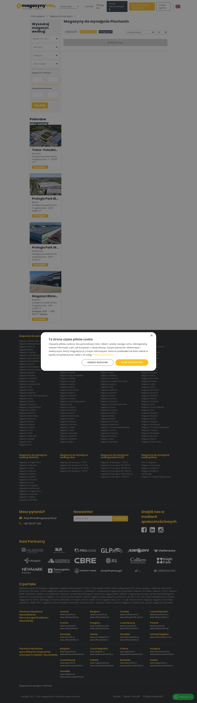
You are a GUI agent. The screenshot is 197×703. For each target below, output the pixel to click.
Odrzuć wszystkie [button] (97, 362)
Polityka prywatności (103, 354)
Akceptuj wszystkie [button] (132, 362)
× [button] (151, 336)
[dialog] (98, 351)
